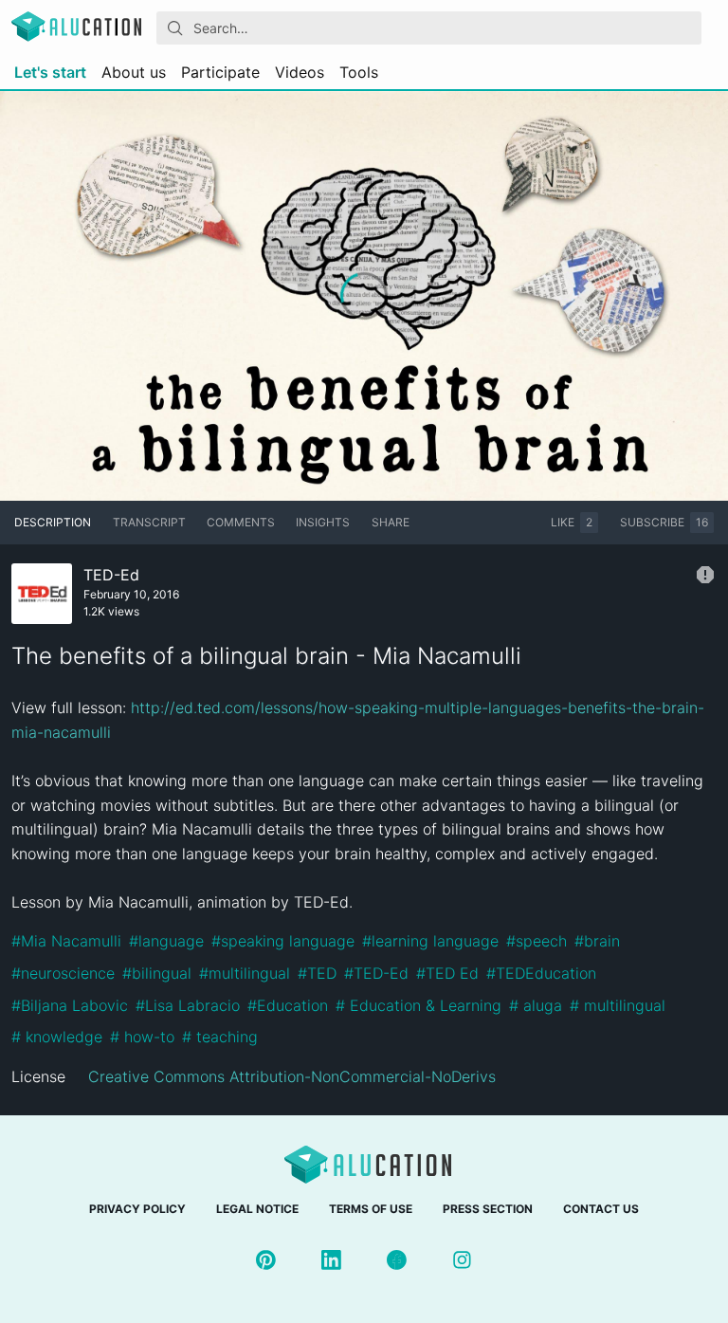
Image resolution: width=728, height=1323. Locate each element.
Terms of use (370, 1209)
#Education (287, 1005)
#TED (317, 973)
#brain (597, 940)
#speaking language (283, 940)
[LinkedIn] (331, 1259)
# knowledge (56, 1036)
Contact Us (601, 1209)
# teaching (220, 1036)
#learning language (430, 940)
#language (166, 940)
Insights (323, 522)
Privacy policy (137, 1209)
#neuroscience (63, 973)
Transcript (149, 522)
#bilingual (156, 973)
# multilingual (617, 1005)
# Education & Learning (418, 1005)
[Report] (705, 574)
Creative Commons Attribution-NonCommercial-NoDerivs (292, 1076)
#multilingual (244, 973)
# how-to (142, 1036)
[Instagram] (462, 1259)
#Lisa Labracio (188, 1005)
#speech (536, 940)
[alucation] (76, 28)
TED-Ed (111, 574)
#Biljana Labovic (69, 1005)
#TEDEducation (541, 973)
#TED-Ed (376, 973)
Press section (488, 1209)
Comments (241, 522)
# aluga (535, 1005)
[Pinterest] (265, 1259)
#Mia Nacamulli (66, 940)
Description (52, 522)
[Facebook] (396, 1259)
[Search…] (175, 28)
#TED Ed (447, 973)
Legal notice (257, 1209)
